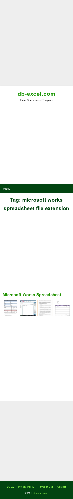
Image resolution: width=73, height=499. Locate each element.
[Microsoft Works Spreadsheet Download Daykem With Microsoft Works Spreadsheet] (27, 307)
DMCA (10, 486)
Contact (61, 486)
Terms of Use (45, 486)
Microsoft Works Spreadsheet (32, 294)
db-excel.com (37, 93)
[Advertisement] (36, 44)
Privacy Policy (26, 486)
